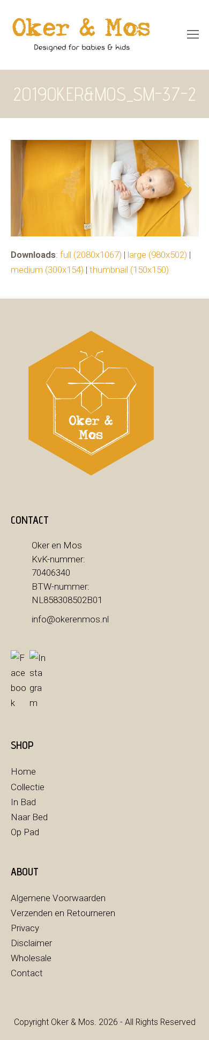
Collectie (27, 787)
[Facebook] (19, 680)
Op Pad (25, 832)
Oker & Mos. (73, 1022)
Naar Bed (29, 817)
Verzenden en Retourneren (63, 913)
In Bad (23, 802)
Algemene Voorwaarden (58, 898)
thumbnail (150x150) (129, 269)
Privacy (25, 928)
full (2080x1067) (91, 254)
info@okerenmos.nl (70, 619)
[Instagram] (37, 680)
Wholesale (31, 958)
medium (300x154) (47, 269)
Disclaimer (31, 943)
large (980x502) (157, 254)
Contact (27, 973)
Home (23, 771)
